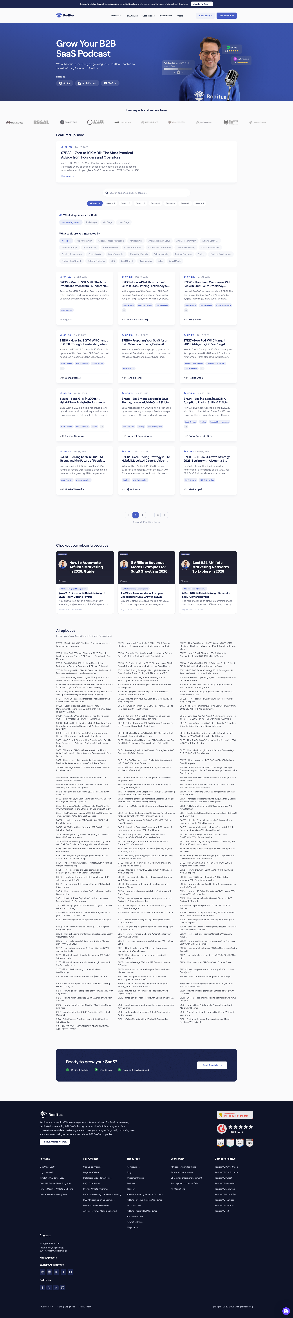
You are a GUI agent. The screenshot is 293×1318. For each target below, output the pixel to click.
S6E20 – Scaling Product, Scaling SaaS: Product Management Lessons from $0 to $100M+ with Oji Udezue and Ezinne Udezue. (83, 708)
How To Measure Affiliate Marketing (56, 1188)
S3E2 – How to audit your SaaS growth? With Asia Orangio (83, 919)
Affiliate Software (210, 240)
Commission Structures (159, 247)
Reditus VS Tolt (222, 1210)
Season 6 (125, 203)
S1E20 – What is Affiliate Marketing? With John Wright (205, 976)
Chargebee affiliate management (186, 1177)
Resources (164, 15)
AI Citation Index (135, 1221)
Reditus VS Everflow (224, 1205)
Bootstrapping (90, 247)
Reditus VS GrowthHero (226, 1194)
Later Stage (123, 222)
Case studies (149, 15)
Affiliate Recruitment (186, 240)
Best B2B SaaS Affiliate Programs (55, 1183)
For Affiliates (132, 15)
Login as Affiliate (91, 1172)
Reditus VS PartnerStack (226, 1166)
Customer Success (210, 247)
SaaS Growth (127, 261)
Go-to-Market (95, 254)
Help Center (133, 1227)
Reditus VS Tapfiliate (224, 1199)
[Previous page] (128, 515)
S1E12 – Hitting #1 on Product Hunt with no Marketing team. (146, 997)
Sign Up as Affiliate (92, 1166)
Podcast (131, 1183)
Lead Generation (116, 254)
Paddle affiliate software (182, 1172)
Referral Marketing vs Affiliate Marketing (102, 1194)
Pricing (180, 15)
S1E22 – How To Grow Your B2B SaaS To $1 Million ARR (81, 976)
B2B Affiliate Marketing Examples (99, 1199)
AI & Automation (84, 240)
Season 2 (185, 203)
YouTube (112, 83)
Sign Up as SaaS (47, 1166)
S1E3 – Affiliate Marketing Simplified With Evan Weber (143, 1019)
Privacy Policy (46, 1306)
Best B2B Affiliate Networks (96, 1205)
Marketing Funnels (139, 254)
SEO (113, 261)
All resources (133, 1166)
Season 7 (110, 203)
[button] (286, 1311)
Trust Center (85, 1306)
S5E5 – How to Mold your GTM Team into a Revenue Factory (146, 806)
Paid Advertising (161, 254)
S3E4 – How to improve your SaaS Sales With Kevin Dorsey (145, 912)
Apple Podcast (89, 83)
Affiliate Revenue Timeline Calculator (144, 1199)
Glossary (131, 1188)
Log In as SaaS (46, 1172)
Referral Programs (96, 261)
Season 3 (170, 203)
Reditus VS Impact (223, 1177)
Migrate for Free (200, 4)
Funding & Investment (72, 254)
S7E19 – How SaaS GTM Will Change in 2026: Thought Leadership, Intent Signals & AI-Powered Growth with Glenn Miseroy (84, 656)
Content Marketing (186, 247)
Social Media (175, 261)
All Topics (66, 240)
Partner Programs (183, 254)
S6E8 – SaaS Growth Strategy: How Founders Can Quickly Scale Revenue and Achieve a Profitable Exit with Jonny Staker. (83, 743)
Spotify (66, 83)
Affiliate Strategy (69, 247)
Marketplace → (48, 1257)
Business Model (110, 247)
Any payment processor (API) (184, 1183)
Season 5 (140, 203)
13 (158, 515)
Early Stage (91, 222)
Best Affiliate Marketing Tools (53, 1194)
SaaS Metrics (145, 261)
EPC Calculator (134, 1205)
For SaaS (115, 15)
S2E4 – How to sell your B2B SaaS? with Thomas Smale (206, 962)
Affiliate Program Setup (159, 240)
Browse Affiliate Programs (95, 1188)
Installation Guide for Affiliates (97, 1177)
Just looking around (71, 222)
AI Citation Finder (135, 1216)
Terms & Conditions (65, 1306)
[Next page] (165, 515)
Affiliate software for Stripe (183, 1166)
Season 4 (155, 203)
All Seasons (94, 203)
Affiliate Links (136, 240)
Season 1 (199, 203)
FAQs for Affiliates (91, 1183)
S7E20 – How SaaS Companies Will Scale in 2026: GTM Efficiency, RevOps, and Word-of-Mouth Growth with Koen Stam (208, 646)
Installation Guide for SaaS (52, 1177)
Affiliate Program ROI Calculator (142, 1210)
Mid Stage (107, 222)
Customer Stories (135, 1177)
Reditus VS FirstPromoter (227, 1172)
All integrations (178, 1188)
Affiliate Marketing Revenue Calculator (145, 1194)
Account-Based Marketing (111, 240)
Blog (129, 1172)
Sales (160, 261)
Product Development (220, 254)
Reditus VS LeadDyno (225, 1188)
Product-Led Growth (71, 261)
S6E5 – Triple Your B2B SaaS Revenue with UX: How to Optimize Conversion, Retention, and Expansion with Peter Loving (84, 753)
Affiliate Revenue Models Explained (100, 1210)
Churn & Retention (133, 247)
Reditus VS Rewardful (225, 1183)
